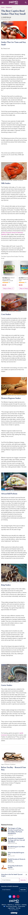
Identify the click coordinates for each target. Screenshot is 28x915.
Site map (18, 908)
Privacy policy (21, 906)
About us (4, 904)
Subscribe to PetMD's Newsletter (9, 886)
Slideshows (9, 7)
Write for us (10, 904)
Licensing (24, 904)
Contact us (17, 904)
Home (2, 7)
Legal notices (11, 908)
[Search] (25, 2)
